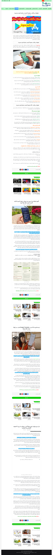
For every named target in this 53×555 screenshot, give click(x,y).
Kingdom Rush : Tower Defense (35, 127)
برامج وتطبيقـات (28, 8)
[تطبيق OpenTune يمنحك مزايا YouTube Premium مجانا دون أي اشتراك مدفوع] (17, 181)
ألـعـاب (16, 8)
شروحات (6, 8)
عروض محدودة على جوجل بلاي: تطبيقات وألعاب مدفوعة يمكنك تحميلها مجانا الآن (36, 185)
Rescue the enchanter (36, 133)
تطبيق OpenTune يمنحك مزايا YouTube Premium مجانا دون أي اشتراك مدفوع (17, 185)
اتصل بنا (20, 552)
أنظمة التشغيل (21, 8)
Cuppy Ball (38, 139)
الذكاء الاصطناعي (34, 8)
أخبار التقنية (44, 8)
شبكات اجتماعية (11, 8)
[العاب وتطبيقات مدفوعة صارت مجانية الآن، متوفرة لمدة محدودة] (36, 190)
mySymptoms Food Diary (36, 122)
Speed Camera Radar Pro (36, 83)
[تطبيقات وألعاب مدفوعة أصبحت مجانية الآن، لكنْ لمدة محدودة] (26, 190)
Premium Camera (37, 77)
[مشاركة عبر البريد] (20, 169)
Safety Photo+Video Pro (36, 119)
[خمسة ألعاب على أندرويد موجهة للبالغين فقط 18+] (26, 181)
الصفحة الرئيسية (35, 72)
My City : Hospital (37, 130)
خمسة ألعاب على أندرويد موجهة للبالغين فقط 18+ (27, 184)
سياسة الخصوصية (26, 552)
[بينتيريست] (22, 169)
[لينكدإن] (24, 169)
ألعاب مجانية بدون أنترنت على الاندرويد (32, 166)
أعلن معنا (18, 552)
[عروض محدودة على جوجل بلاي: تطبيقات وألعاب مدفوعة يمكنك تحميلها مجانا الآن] (36, 181)
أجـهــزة (40, 8)
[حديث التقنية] (46, 4)
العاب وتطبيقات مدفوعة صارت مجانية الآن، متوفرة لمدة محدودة (36, 193)
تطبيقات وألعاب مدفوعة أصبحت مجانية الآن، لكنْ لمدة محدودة (27, 193)
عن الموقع (33, 552)
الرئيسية (49, 8)
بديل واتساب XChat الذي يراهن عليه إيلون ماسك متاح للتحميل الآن (17, 193)
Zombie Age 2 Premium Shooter (35, 91)
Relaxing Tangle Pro (37, 80)
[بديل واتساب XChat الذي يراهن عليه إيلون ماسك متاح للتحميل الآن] (17, 190)
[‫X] (26, 169)
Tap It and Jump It (37, 136)
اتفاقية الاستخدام (30, 552)
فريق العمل (22, 552)
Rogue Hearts (38, 88)
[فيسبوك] (28, 169)
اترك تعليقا (26, 173)
